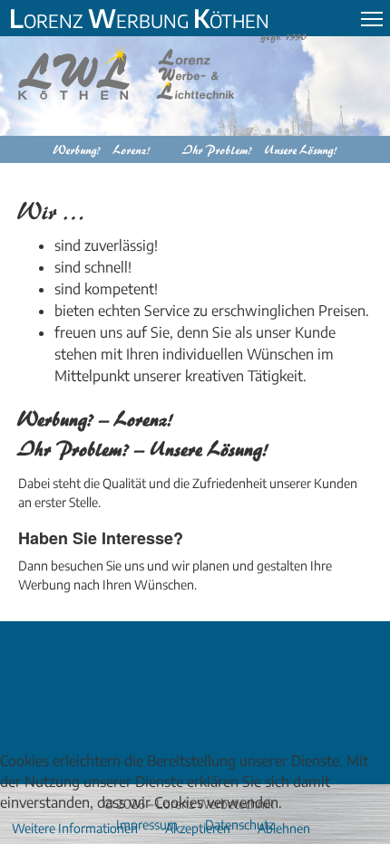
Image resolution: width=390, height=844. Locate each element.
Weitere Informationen (75, 828)
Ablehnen (284, 828)
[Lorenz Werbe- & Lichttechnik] (139, 72)
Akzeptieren (197, 828)
